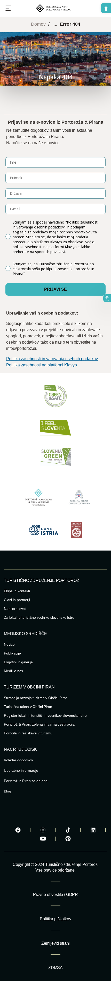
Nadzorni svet (15, 609)
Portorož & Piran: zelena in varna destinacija (39, 724)
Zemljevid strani (55, 943)
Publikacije (12, 653)
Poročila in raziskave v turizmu (28, 733)
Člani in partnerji (17, 600)
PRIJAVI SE (55, 289)
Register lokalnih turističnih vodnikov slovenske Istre (45, 715)
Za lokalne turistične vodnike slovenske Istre (39, 617)
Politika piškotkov (55, 919)
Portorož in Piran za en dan (25, 781)
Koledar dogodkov (18, 760)
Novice (9, 644)
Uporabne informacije (21, 770)
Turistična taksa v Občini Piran (28, 707)
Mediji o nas (13, 671)
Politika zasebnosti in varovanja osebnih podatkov (52, 359)
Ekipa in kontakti (17, 591)
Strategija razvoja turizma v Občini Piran (36, 698)
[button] (106, 8)
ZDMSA (55, 967)
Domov (38, 24)
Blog (7, 791)
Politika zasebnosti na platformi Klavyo (41, 365)
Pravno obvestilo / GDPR (55, 894)
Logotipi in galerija (18, 662)
